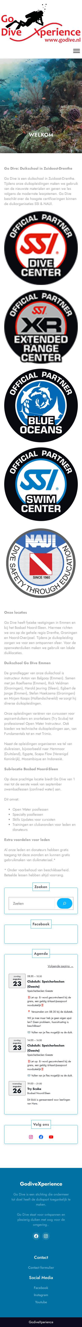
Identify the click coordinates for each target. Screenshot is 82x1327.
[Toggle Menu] (76, 51)
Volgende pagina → (60, 966)
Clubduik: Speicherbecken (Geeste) (45, 984)
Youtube (41, 1302)
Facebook (41, 1287)
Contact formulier (41, 1267)
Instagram (41, 1294)
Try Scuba (34, 1089)
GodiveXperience (41, 1183)
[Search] (64, 903)
